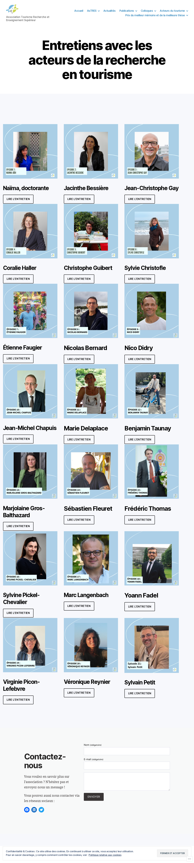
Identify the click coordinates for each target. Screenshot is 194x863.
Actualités (109, 10)
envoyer (94, 796)
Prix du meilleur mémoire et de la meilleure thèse (155, 15)
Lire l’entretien (78, 519)
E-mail (93, 759)
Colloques (147, 10)
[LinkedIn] (34, 809)
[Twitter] (41, 809)
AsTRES (92, 10)
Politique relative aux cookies (105, 854)
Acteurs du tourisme (172, 10)
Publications (126, 10)
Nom (92, 744)
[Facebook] (27, 809)
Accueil (78, 10)
